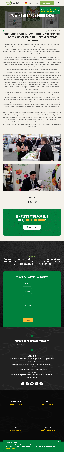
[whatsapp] (36, 202)
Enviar (28, 320)
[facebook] (28, 202)
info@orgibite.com (19, 344)
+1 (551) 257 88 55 (32, 372)
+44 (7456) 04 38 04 (32, 377)
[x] (31, 202)
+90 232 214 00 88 (32, 367)
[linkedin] (33, 202)
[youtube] (32, 383)
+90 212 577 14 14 (32, 361)
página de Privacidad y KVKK (12, 448)
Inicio (23, 20)
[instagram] (41, 383)
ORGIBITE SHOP (47, 3)
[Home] (13, 3)
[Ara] (37, 3)
